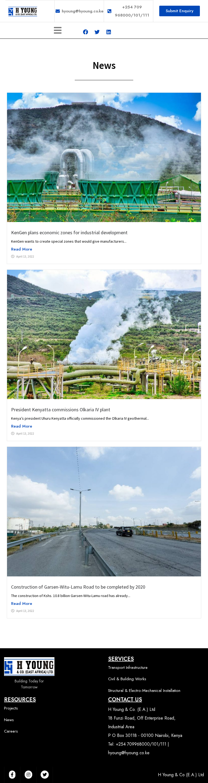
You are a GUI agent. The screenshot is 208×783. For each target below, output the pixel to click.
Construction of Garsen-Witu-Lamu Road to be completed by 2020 (78, 587)
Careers (11, 731)
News (9, 720)
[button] (179, 11)
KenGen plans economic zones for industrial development (70, 232)
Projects (11, 708)
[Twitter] (97, 32)
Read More (21, 249)
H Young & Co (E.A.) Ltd (181, 775)
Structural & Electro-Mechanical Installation (144, 691)
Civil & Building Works (127, 679)
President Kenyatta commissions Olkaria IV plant (60, 409)
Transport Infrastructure (128, 667)
